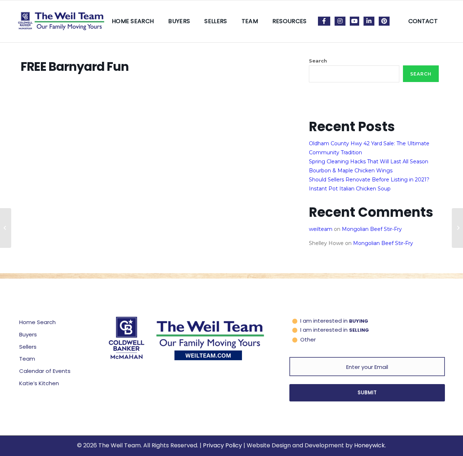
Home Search (37, 322)
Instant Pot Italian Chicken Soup (350, 188)
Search (318, 61)
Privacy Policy (222, 445)
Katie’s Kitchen (39, 383)
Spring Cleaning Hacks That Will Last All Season (368, 161)
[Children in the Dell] (5, 228)
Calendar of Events (45, 371)
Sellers (28, 346)
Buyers (28, 334)
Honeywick (369, 445)
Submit (367, 392)
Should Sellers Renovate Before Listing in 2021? (369, 179)
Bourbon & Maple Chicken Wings (350, 170)
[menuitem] (133, 21)
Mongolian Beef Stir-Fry (372, 229)
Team (27, 358)
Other (308, 339)
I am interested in (334, 320)
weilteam (320, 229)
